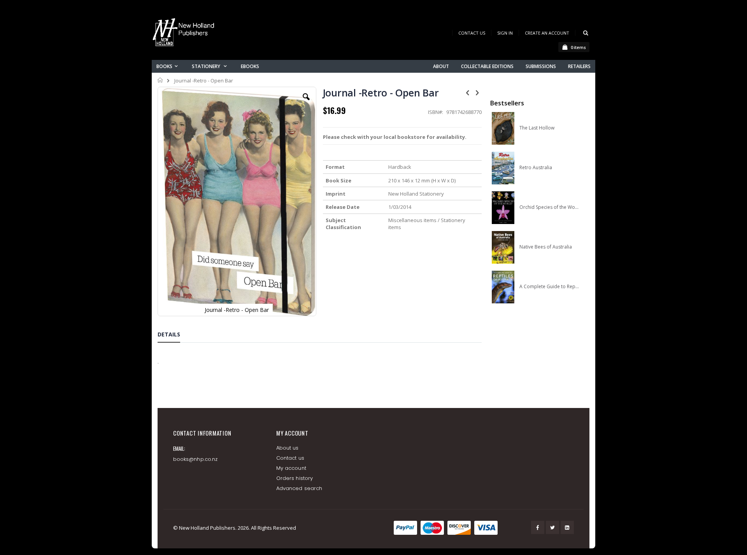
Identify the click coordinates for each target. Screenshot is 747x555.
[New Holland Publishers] (185, 33)
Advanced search (299, 488)
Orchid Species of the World (549, 207)
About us (287, 448)
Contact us (290, 458)
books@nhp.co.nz (195, 459)
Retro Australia (535, 168)
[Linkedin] (567, 527)
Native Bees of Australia (545, 247)
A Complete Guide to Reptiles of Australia (549, 287)
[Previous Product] (467, 92)
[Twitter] (552, 527)
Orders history (294, 478)
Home (160, 80)
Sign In (505, 33)
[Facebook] (537, 527)
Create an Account (547, 33)
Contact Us (471, 33)
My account (291, 468)
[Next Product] (477, 92)
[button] (306, 102)
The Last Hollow (536, 128)
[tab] (175, 336)
